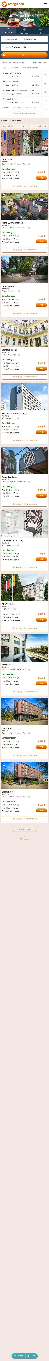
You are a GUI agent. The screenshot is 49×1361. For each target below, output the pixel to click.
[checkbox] (4, 132)
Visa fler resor (24, 829)
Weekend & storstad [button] (30, 68)
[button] (12, 39)
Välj (41, 178)
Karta (32, 1356)
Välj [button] (45, 75)
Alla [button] (4, 68)
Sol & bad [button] (14, 68)
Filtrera (20, 1356)
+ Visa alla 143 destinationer (24, 113)
